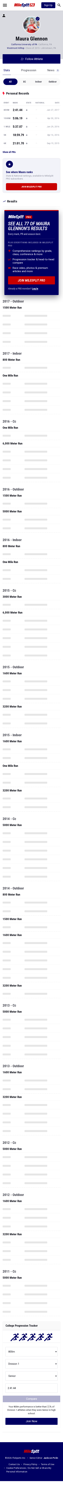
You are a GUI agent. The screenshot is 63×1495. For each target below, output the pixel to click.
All (10, 81)
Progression (28, 70)
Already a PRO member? (23, 288)
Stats (7, 70)
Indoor (38, 81)
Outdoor (53, 81)
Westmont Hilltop (15, 48)
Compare (31, 1398)
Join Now (31, 1421)
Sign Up (48, 5)
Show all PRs (9, 152)
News (52, 70)
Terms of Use (47, 1464)
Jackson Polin (50, 1458)
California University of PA (24, 44)
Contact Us (14, 1464)
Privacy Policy (30, 1464)
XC (24, 81)
